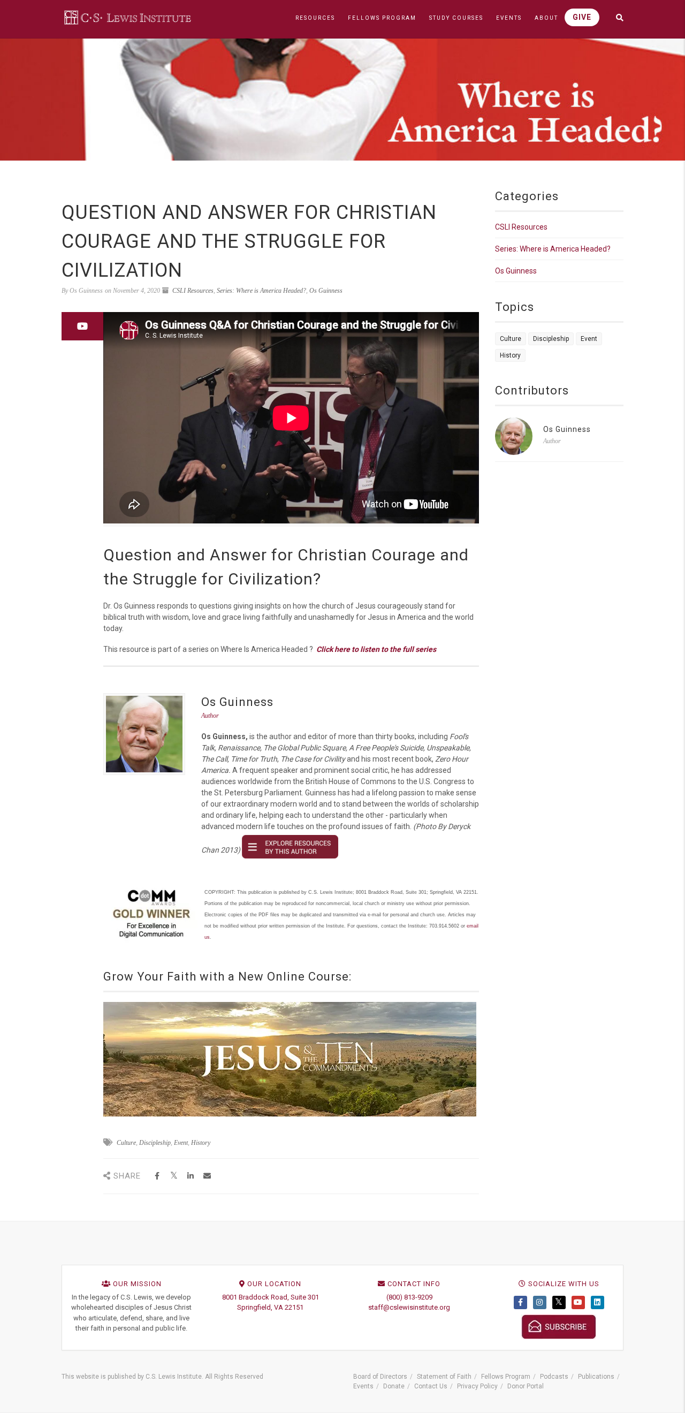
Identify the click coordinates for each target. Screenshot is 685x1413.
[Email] (207, 1176)
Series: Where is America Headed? (261, 290)
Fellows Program (505, 1376)
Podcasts (554, 1376)
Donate (394, 1386)
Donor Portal (525, 1386)
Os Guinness (325, 290)
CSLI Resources (193, 290)
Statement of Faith (444, 1376)
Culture (126, 1142)
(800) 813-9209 (409, 1297)
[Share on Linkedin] (190, 1176)
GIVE (582, 17)
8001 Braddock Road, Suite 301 (270, 1297)
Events (363, 1386)
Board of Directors (380, 1376)
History (200, 1142)
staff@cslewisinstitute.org (409, 1307)
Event (181, 1142)
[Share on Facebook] (157, 1176)
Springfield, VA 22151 (270, 1307)
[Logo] (128, 17)
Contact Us (430, 1386)
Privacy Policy (477, 1386)
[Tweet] (173, 1176)
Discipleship (155, 1142)
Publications (596, 1376)
